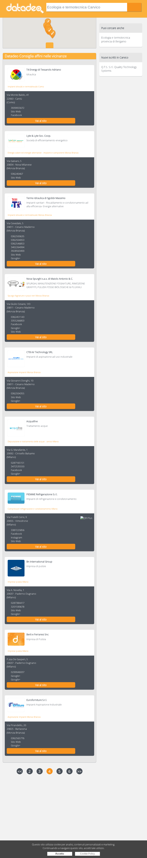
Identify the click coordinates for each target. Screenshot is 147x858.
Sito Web (16, 111)
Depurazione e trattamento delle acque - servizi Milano (33, 441)
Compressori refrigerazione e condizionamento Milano (32, 508)
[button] (52, 34)
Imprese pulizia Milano (18, 581)
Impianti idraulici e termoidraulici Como (26, 86)
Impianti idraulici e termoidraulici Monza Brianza (30, 214)
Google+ (15, 258)
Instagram (16, 537)
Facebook (16, 115)
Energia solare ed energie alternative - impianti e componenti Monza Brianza (43, 152)
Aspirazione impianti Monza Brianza (24, 372)
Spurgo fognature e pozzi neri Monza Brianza (28, 295)
